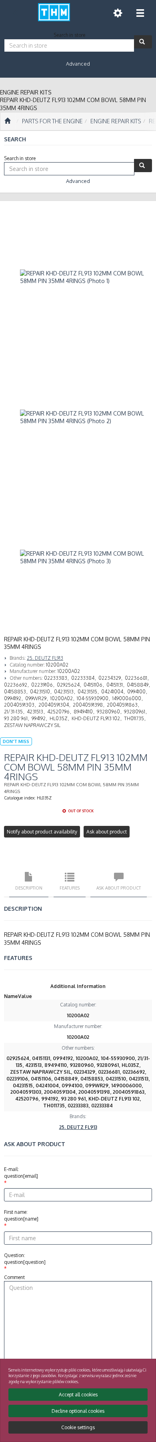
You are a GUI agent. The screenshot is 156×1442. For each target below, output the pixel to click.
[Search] (143, 41)
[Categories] (140, 13)
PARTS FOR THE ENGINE (52, 121)
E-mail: (21, 1172)
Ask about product (106, 832)
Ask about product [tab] (118, 887)
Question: (25, 1258)
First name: (21, 1215)
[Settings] (118, 13)
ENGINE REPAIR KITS (115, 121)
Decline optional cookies (78, 1411)
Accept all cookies (78, 1395)
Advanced (78, 63)
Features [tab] (70, 887)
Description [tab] (28, 887)
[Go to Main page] (7, 121)
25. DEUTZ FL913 (45, 658)
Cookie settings (78, 1427)
